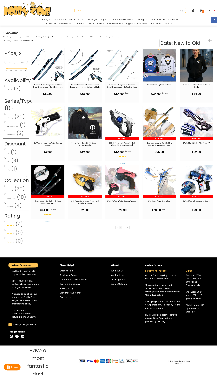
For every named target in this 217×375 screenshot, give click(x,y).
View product (47, 67)
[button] (208, 40)
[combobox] (130, 10)
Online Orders (153, 265)
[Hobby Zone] (27, 9)
